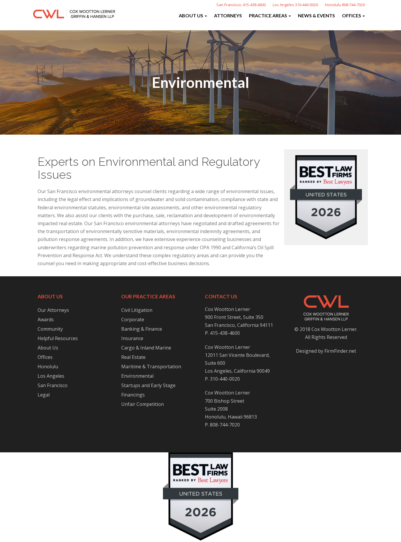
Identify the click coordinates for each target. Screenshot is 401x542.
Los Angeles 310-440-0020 (295, 4)
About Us (191, 15)
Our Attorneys (53, 310)
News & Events (316, 15)
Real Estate (133, 357)
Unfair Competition (142, 404)
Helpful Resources (58, 338)
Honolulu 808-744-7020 (345, 4)
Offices (352, 15)
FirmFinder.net (340, 351)
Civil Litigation (136, 310)
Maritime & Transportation (151, 366)
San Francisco (53, 385)
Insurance (132, 338)
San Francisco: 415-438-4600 (241, 4)
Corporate (132, 319)
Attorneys (228, 15)
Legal (44, 395)
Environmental (137, 376)
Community (50, 329)
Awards (46, 319)
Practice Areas (268, 15)
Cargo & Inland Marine (146, 347)
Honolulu (48, 366)
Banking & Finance (141, 329)
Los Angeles (51, 376)
